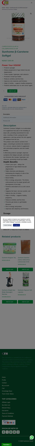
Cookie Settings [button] (7, 225)
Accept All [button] (16, 225)
